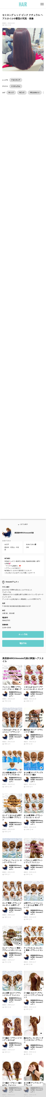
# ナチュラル (16, 86)
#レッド (11, 92)
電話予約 (23, 645)
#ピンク (21, 92)
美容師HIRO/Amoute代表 (24, 534)
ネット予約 (23, 636)
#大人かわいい (35, 92)
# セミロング (16, 80)
